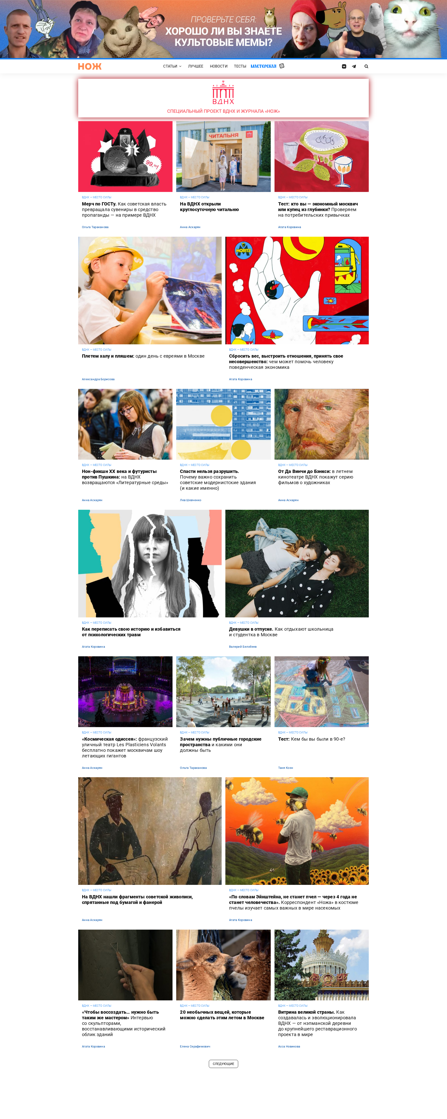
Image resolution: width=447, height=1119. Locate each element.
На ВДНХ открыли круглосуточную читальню (209, 206)
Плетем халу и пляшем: (143, 356)
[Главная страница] (90, 66)
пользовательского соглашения (305, 1106)
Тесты (240, 66)
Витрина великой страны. (317, 1023)
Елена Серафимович (195, 1046)
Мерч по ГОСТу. (124, 209)
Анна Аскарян (190, 227)
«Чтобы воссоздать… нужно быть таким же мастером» (124, 1023)
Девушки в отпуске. (281, 631)
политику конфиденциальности (251, 1110)
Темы (158, 1094)
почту (315, 1101)
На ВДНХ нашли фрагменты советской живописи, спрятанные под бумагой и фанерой (137, 899)
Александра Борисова (98, 379)
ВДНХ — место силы (96, 197)
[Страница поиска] (366, 66)
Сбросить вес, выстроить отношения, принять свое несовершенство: (286, 361)
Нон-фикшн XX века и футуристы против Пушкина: (125, 477)
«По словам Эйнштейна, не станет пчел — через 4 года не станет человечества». (293, 902)
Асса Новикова (289, 1046)
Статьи (170, 66)
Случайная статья (282, 66)
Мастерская (263, 66)
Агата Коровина (289, 227)
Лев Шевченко (190, 500)
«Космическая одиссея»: (125, 747)
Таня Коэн (285, 768)
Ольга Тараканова (95, 227)
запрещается (236, 1098)
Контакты (161, 1088)
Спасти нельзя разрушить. (218, 480)
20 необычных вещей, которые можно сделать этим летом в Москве (222, 1014)
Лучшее (195, 66)
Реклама (161, 1083)
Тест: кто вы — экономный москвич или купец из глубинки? (318, 209)
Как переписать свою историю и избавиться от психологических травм (131, 631)
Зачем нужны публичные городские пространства (220, 744)
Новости (218, 66)
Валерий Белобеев (243, 646)
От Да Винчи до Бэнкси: (315, 477)
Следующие (223, 1064)
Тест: (311, 739)
